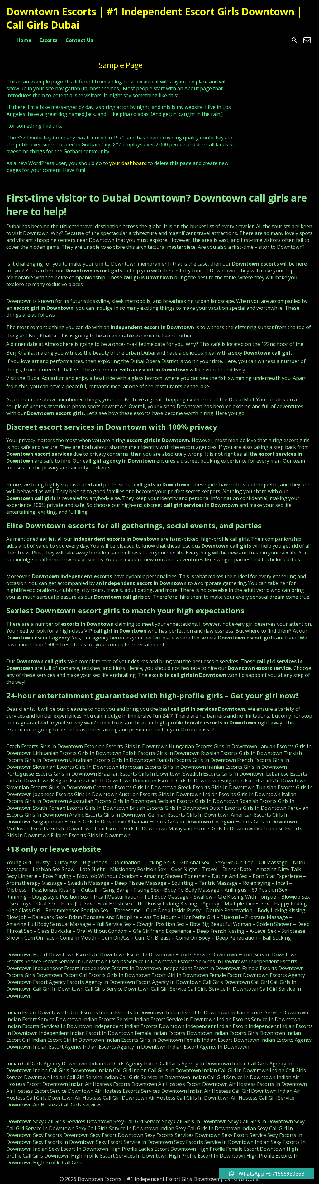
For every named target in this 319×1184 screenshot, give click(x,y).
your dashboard (128, 163)
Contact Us (79, 40)
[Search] (294, 40)
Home (24, 40)
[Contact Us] (307, 40)
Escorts (48, 40)
